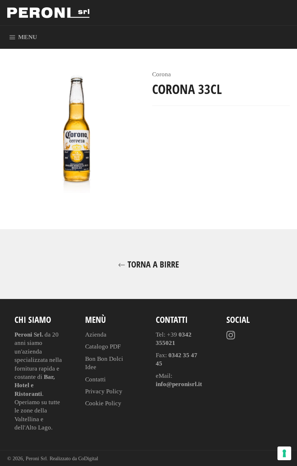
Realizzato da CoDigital (74, 458)
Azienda (95, 334)
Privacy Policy (103, 391)
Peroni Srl (36, 458)
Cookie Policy (103, 403)
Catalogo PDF (103, 346)
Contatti (95, 379)
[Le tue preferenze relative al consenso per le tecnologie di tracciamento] (284, 453)
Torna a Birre (152, 264)
